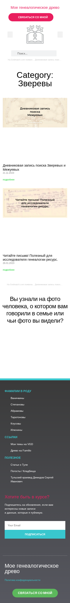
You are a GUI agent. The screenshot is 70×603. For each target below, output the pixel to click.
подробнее (9, 179)
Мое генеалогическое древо (35, 7)
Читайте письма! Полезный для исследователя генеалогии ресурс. (30, 258)
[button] (10, 34)
